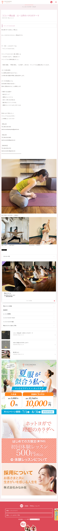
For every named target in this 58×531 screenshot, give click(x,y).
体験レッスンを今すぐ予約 (13, 515)
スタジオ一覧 (6, 256)
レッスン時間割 (7, 314)
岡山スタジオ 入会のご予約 (9, 325)
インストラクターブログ (9, 317)
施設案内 (5, 310)
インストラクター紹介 (8, 321)
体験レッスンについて (12, 510)
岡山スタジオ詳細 (7, 306)
